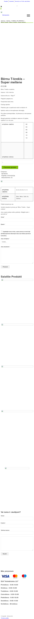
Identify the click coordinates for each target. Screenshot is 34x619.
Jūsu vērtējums (5, 238)
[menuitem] (6, 1)
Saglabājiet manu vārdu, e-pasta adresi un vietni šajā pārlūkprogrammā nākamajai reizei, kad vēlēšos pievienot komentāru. (16, 233)
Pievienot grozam (10, 167)
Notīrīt (26, 157)
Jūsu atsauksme (5, 246)
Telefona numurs (5, 530)
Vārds (3, 217)
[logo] (14, 15)
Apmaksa (11, 1)
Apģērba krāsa (8, 157)
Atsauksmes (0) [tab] (7, 177)
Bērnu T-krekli (11, 171)
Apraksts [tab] (4, 173)
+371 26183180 (8, 4)
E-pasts (3, 523)
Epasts (3, 224)
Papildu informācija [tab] (8, 175)
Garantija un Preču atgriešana (22, 1)
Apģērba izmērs (8, 124)
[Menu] (27, 15)
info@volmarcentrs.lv (24, 4)
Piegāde (6, 1)
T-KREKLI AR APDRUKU (22, 171)
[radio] (27, 124)
